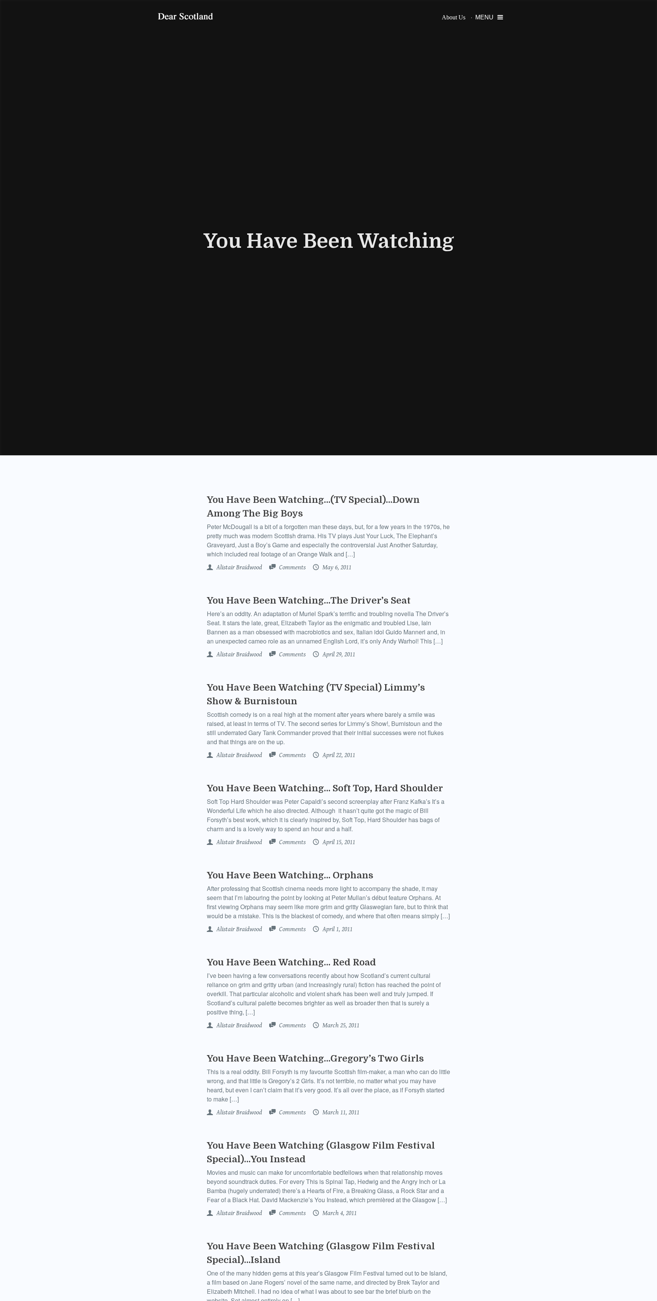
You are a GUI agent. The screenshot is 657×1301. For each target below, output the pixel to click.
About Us (453, 17)
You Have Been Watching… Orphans (290, 875)
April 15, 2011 (338, 842)
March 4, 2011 (339, 1213)
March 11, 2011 (340, 1112)
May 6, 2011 (336, 567)
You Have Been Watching (328, 241)
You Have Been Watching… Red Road (291, 962)
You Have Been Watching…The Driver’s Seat (309, 600)
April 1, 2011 (336, 929)
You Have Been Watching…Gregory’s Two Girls (315, 1058)
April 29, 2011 (338, 654)
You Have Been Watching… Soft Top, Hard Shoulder (325, 788)
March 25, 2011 (340, 1025)
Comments (292, 567)
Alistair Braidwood (238, 567)
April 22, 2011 (338, 755)
